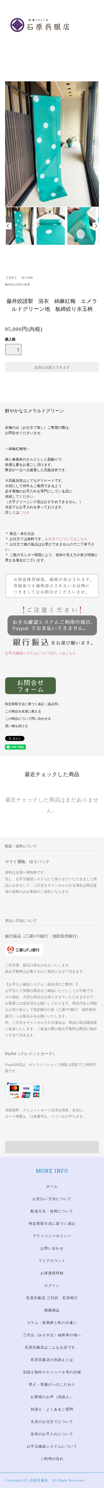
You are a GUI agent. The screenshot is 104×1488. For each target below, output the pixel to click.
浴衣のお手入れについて (52, 1434)
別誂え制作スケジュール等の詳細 (52, 1372)
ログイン (52, 1285)
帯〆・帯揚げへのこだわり (52, 1384)
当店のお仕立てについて (52, 1422)
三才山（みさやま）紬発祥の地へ (52, 1335)
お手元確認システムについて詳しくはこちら (40, 653)
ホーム (52, 1186)
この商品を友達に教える (23, 711)
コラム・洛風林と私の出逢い (52, 1323)
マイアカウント (52, 1261)
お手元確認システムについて (52, 1446)
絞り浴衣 (27, 277)
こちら (24, 512)
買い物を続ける (16, 726)
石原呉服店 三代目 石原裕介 (52, 1298)
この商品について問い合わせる (28, 719)
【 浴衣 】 (11, 277)
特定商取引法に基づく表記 (52, 1224)
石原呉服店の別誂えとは (52, 1360)
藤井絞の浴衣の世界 (17, 284)
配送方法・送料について (52, 1211)
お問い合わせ (52, 1248)
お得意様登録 (52, 1273)
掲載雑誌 (52, 1310)
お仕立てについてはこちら (66, 539)
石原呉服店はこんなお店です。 (52, 1347)
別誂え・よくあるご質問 (52, 1409)
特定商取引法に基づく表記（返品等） (33, 704)
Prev (8, 226)
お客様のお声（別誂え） (52, 1397)
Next (95, 226)
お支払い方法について (52, 1199)
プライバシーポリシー (52, 1236)
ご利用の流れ (52, 1459)
